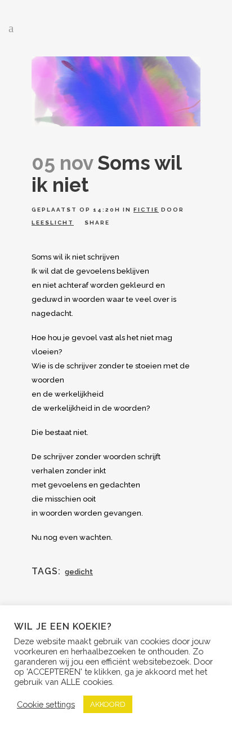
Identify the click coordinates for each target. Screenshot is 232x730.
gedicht (79, 572)
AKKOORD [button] (108, 704)
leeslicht (53, 222)
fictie (146, 209)
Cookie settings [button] (46, 704)
